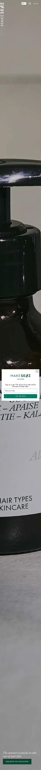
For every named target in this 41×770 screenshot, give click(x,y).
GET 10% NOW (20, 396)
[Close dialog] (37, 371)
